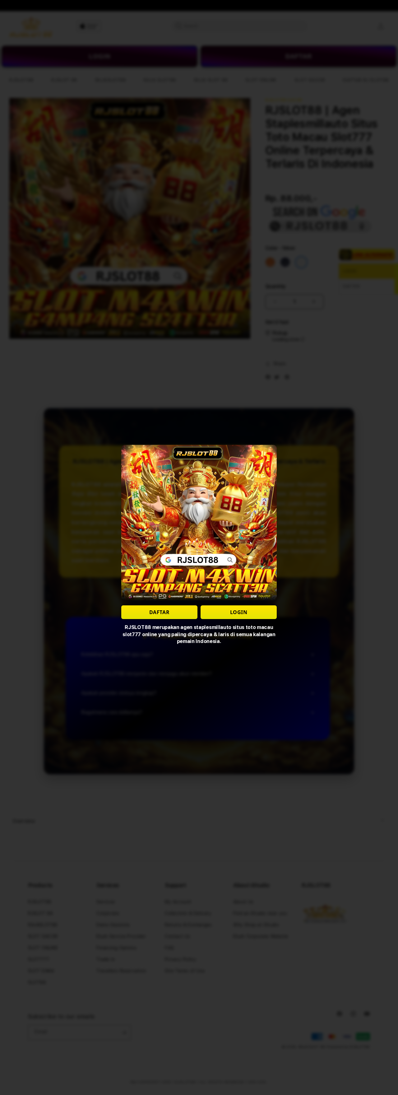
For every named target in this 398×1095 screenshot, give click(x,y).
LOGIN (239, 612)
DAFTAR (159, 612)
